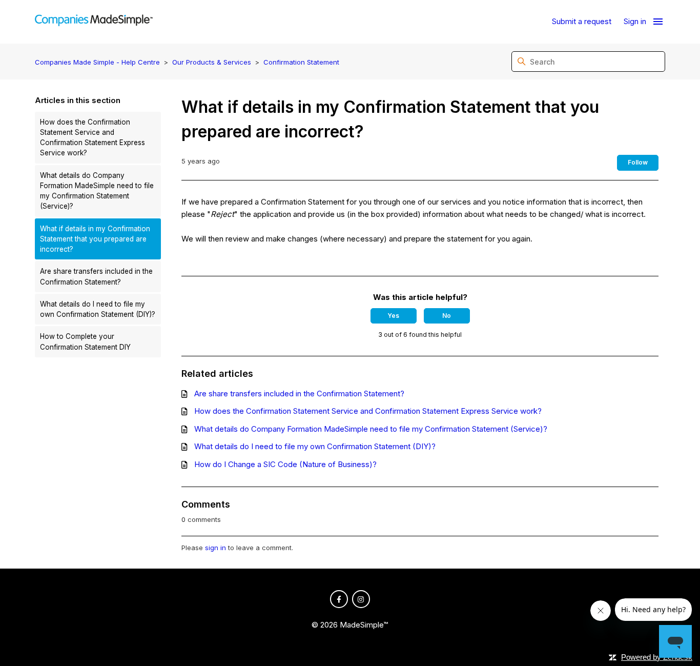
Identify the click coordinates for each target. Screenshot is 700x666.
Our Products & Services (211, 62)
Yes (393, 315)
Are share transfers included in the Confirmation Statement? (96, 276)
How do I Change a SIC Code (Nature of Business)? (285, 464)
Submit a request (581, 21)
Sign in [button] (635, 21)
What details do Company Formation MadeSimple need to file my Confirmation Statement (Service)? (97, 191)
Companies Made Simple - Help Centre (97, 62)
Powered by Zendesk (656, 657)
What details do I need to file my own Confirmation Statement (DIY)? (97, 309)
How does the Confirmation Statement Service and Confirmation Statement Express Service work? (92, 137)
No (446, 315)
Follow (638, 162)
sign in (215, 547)
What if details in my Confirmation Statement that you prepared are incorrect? (95, 239)
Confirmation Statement (301, 62)
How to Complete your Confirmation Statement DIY (85, 341)
